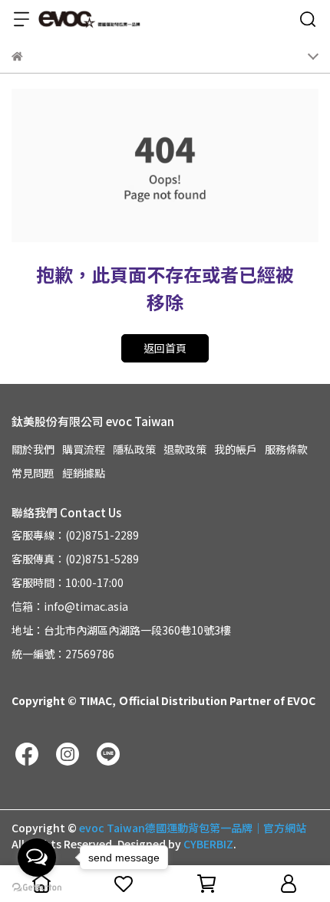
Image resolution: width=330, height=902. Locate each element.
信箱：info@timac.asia (70, 606)
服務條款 (286, 449)
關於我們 (33, 449)
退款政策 (184, 449)
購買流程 (83, 449)
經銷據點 (83, 473)
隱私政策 (134, 449)
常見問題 (33, 473)
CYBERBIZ (208, 843)
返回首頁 (165, 348)
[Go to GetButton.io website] (36, 886)
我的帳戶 (235, 449)
